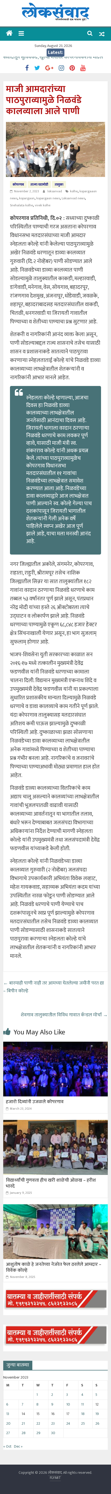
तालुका (59, 184)
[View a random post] (102, 34)
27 (8, 1433)
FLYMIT (55, 1478)
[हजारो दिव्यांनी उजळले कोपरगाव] (55, 1045)
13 (7, 1414)
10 (68, 1404)
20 (8, 1423)
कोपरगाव (18, 184)
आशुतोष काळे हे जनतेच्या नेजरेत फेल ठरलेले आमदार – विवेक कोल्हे (54, 1267)
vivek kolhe (42, 205)
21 (23, 1423)
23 (53, 1423)
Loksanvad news (73, 198)
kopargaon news (48, 198)
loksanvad (55, 191)
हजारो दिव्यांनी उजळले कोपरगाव (35, 1102)
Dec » (18, 1446)
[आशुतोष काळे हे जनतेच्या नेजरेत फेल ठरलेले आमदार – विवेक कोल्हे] (55, 1207)
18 (83, 1414)
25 (83, 1423)
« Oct (7, 1446)
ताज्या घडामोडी (39, 184)
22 (38, 1423)
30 (53, 1433)
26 (97, 1423)
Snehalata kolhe (21, 205)
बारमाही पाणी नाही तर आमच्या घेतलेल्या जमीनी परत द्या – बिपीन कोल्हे (54, 987)
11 (82, 1404)
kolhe (74, 191)
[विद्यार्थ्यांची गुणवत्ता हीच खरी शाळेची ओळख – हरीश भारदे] (55, 1123)
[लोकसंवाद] (9, 34)
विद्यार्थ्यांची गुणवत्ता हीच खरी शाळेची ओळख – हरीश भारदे (51, 1183)
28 (24, 1433)
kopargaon (26, 198)
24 (68, 1423)
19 (97, 1414)
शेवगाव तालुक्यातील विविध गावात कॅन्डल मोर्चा (64, 1015)
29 (38, 1433)
